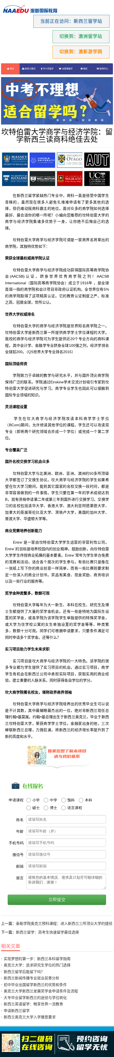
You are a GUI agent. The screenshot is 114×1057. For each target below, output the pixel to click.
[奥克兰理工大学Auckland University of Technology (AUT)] (97, 160)
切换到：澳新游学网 (80, 51)
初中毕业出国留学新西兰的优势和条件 (35, 985)
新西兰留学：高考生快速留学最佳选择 (47, 932)
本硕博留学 (67, 69)
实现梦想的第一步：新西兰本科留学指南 (37, 959)
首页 (11, 69)
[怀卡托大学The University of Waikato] (69, 178)
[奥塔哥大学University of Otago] (69, 160)
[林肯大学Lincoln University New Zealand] (42, 160)
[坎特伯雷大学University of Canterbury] (97, 178)
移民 (85, 69)
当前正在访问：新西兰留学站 (71, 21)
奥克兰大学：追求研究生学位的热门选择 (37, 965)
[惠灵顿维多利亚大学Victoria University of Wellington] (42, 178)
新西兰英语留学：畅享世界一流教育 (33, 1004)
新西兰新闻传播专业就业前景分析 (31, 978)
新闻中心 (103, 69)
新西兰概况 (30, 69)
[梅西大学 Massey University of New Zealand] (15, 160)
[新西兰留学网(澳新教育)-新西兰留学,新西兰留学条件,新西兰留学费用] (30, 9)
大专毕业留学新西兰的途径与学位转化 (35, 998)
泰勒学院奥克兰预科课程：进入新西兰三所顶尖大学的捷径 (64, 923)
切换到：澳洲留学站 (80, 36)
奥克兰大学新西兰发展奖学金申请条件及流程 (41, 991)
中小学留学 (48, 69)
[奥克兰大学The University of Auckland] (15, 178)
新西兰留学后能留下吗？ (24, 972)
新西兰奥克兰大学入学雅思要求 (30, 1017)
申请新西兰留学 (17, 1011)
